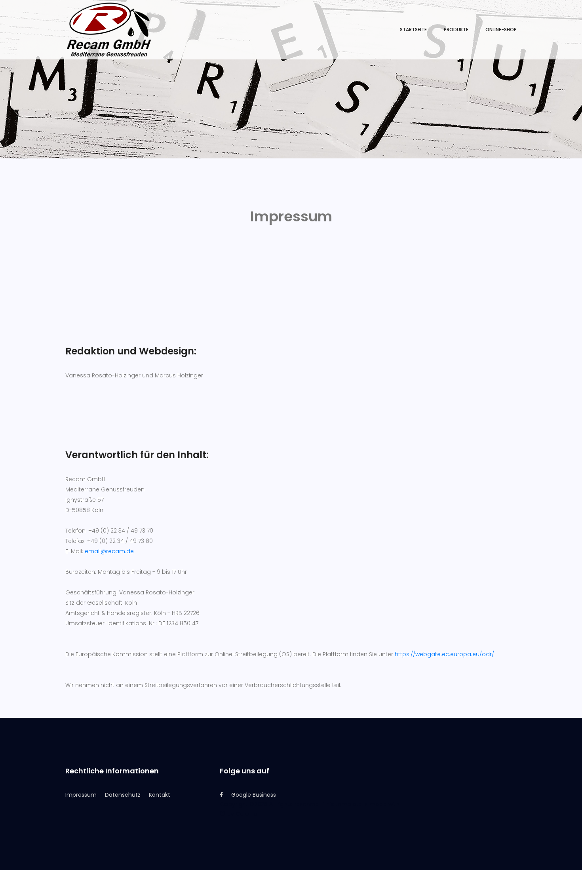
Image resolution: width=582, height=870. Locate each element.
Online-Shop (501, 29)
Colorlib (246, 814)
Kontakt (159, 795)
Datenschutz (123, 795)
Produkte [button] (456, 29)
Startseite (413, 29)
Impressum (81, 795)
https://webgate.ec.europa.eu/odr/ (444, 654)
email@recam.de (109, 551)
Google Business (253, 795)
